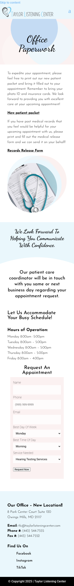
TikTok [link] (21, 567)
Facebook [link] (23, 553)
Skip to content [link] (10, 2)
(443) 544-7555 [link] (33, 531)
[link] (27, 12)
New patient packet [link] (23, 113)
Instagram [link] (24, 560)
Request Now (22, 469)
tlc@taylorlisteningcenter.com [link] (39, 526)
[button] (69, 10)
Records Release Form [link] (25, 151)
